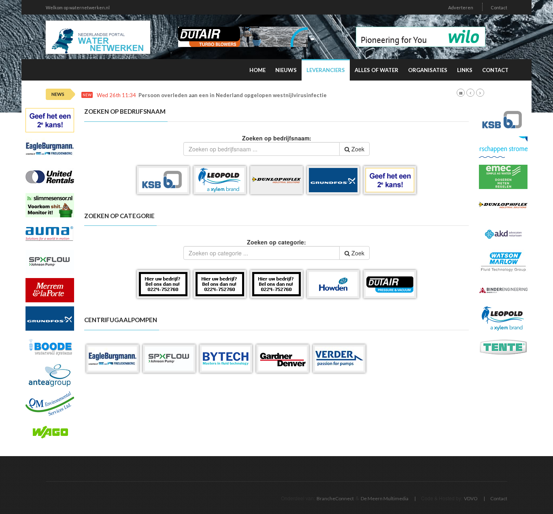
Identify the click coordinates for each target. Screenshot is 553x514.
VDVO (471, 498)
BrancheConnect (335, 498)
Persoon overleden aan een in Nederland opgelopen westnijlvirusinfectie (232, 95)
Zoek (357, 149)
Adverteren (460, 7)
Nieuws (286, 70)
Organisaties (427, 70)
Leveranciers (325, 70)
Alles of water (376, 70)
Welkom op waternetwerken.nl (78, 7)
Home (257, 70)
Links (464, 70)
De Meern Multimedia (384, 498)
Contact (499, 7)
